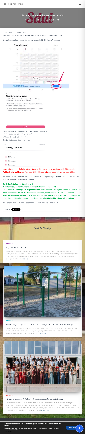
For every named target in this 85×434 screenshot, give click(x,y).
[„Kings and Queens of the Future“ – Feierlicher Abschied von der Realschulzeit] (42, 366)
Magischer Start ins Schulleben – (18, 247)
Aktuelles (16, 209)
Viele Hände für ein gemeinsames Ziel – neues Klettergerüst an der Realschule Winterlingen (39, 324)
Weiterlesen (26, 259)
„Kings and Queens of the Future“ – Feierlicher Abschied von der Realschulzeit (34, 399)
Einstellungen (13, 429)
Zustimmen (73, 428)
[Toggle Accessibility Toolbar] (79, 428)
